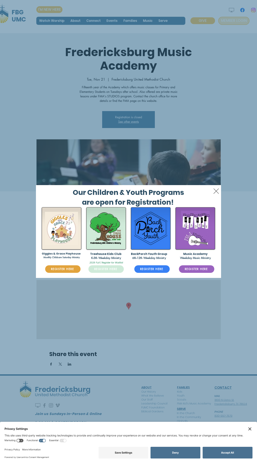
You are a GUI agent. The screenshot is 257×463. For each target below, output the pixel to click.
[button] (216, 191)
